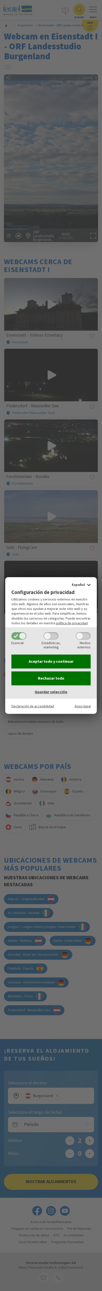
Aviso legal (83, 706)
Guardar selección (51, 692)
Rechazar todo (51, 678)
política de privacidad (72, 623)
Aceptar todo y (51, 661)
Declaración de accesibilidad (32, 706)
